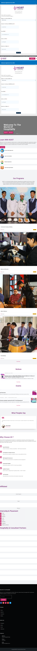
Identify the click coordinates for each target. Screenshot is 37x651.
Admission (11, 132)
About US (5, 132)
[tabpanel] (18, 125)
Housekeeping (3, 355)
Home (2, 610)
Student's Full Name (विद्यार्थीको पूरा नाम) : (8, 23)
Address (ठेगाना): (4, 38)
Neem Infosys (23, 649)
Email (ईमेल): (3, 31)
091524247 (3, 640)
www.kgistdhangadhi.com (18, 12)
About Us (2, 612)
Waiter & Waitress (4, 311)
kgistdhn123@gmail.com (6, 643)
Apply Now (32, 58)
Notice (2, 625)
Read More (2, 147)
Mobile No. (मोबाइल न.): (5, 46)
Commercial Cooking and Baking (6, 226)
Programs (2, 623)
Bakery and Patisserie (4, 269)
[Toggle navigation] (36, 58)
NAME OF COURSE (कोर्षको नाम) (6, 18)
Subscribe (3, 599)
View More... (18, 361)
